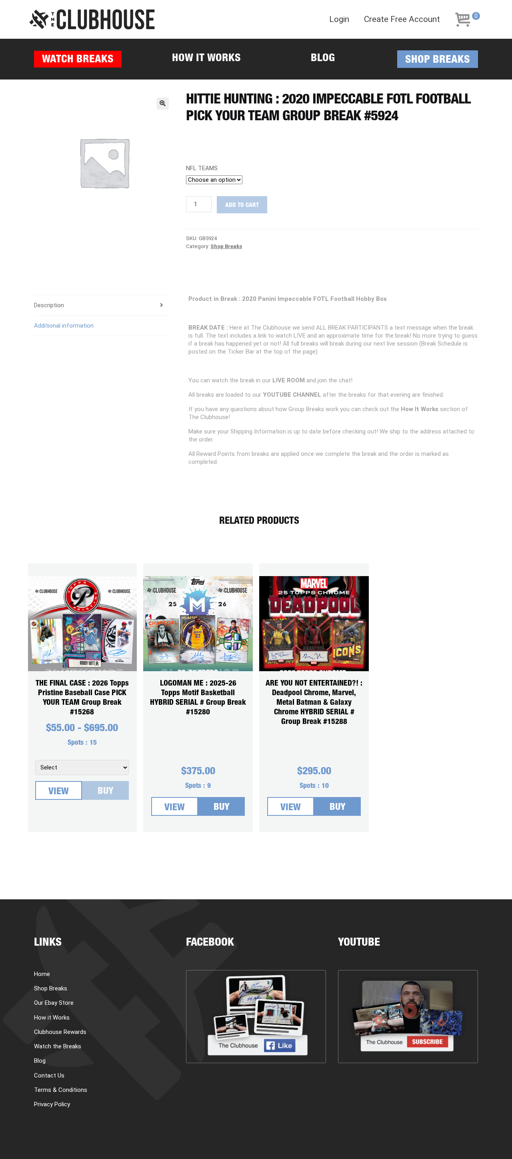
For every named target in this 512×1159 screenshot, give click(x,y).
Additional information (64, 325)
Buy (106, 792)
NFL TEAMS (202, 168)
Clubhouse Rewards (60, 1032)
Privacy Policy (52, 1104)
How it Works (206, 59)
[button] (163, 103)
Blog (323, 59)
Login (339, 19)
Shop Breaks (437, 60)
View (58, 792)
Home (42, 974)
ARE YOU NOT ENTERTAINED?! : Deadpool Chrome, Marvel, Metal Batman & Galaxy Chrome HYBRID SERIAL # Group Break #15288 (314, 703)
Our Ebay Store (54, 1002)
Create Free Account (402, 19)
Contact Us (49, 1075)
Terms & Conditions (60, 1089)
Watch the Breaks (57, 1046)
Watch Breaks (78, 60)
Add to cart (242, 206)
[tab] (101, 305)
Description (49, 305)
